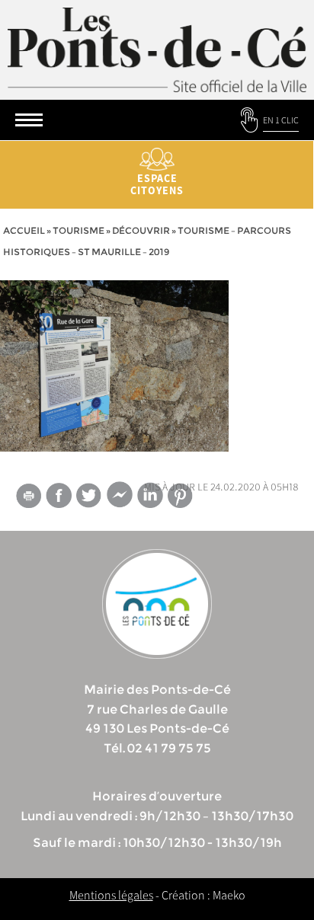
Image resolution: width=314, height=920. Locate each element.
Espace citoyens (157, 184)
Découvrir (141, 230)
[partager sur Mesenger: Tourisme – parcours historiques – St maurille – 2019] (120, 498)
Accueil (24, 230)
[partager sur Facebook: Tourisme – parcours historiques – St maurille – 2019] (59, 495)
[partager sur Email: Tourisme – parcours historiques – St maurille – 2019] (28, 498)
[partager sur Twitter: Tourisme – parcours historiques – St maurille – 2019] (89, 495)
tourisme (78, 230)
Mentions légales (111, 894)
